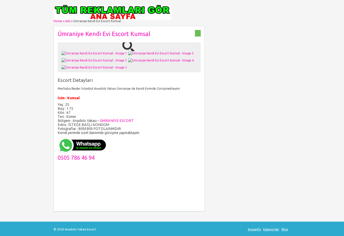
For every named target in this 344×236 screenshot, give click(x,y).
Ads (67, 21)
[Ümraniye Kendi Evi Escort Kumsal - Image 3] (94, 60)
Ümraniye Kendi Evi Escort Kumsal (104, 33)
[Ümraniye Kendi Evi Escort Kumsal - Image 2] (161, 53)
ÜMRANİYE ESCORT (117, 121)
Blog (285, 229)
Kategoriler (271, 229)
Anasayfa (254, 229)
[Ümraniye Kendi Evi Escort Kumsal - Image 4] (161, 60)
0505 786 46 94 (76, 158)
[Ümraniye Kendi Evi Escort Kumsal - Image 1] (94, 53)
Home (58, 21)
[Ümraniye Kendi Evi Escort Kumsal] (129, 48)
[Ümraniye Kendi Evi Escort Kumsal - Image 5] (94, 67)
